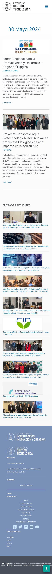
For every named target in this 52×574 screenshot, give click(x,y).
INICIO (26, 501)
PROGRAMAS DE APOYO (26, 510)
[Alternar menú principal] (46, 6)
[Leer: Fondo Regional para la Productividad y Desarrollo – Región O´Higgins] (26, 46)
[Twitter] (20, 527)
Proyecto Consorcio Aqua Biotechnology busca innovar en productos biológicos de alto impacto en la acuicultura (25, 140)
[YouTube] (37, 527)
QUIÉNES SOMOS (26, 504)
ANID (8, 546)
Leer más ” (7, 102)
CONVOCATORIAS (10, 71)
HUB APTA (10, 537)
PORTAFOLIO (26, 513)
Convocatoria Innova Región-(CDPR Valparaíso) (20, 396)
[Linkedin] (32, 527)
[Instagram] (26, 527)
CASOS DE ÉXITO (26, 516)
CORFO (9, 543)
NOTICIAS (7, 150)
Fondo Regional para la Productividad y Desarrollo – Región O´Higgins (22, 63)
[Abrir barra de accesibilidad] (46, 568)
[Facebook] (15, 527)
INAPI (9, 540)
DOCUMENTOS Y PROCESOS (26, 522)
